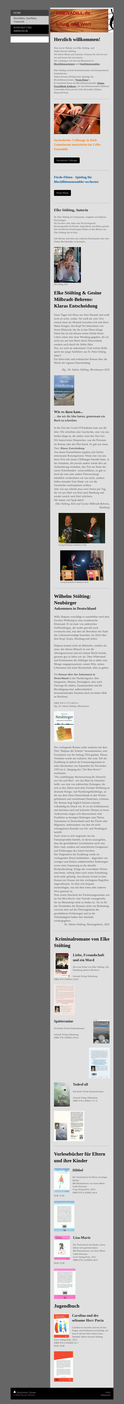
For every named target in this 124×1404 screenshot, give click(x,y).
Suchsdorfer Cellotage (66, 160)
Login (107, 1392)
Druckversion (22, 1392)
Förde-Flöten (82, 80)
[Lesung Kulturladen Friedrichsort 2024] (82, 528)
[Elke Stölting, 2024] (67, 265)
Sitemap (32, 1392)
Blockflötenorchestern (64, 64)
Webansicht (105, 1395)
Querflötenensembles (90, 64)
